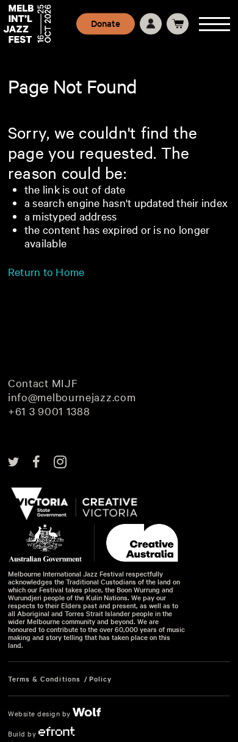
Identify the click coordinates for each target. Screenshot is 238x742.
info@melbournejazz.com (71, 397)
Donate (105, 23)
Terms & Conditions (44, 679)
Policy (100, 679)
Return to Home (46, 271)
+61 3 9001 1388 (49, 411)
